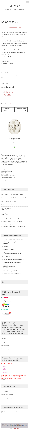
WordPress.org (5, 349)
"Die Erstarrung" (5, 391)
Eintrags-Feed (4, 342)
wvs (20, 27)
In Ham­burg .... (8, 92)
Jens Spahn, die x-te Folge (11, 201)
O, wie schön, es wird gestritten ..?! (9, 398)
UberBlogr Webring (6, 301)
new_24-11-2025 (9, 386)
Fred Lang (3, 204)
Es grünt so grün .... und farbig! (12, 218)
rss (2, 379)
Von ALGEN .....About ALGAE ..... (6, 209)
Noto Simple (16, 428)
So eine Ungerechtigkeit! (7, 394)
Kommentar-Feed (5, 345)
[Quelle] (14, 142)
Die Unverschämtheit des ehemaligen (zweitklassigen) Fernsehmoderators (13, 225)
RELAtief (14, 6)
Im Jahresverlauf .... (13, 104)
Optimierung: (12, 252)
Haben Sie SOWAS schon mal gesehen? (14, 194)
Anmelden (3, 338)
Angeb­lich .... (7, 95)
